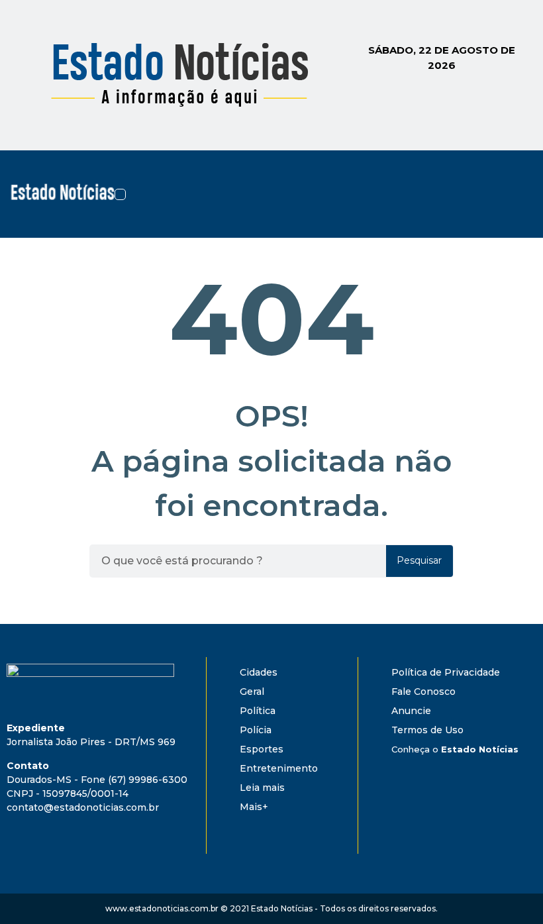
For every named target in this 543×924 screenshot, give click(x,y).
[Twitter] (474, 210)
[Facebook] (474, 173)
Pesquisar (419, 560)
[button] (120, 194)
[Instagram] (509, 173)
